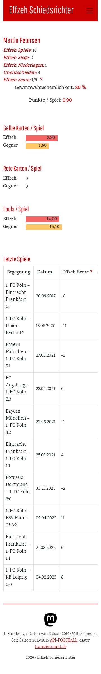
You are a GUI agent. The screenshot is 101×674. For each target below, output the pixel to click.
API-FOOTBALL (63, 641)
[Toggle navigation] (90, 10)
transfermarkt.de (50, 647)
